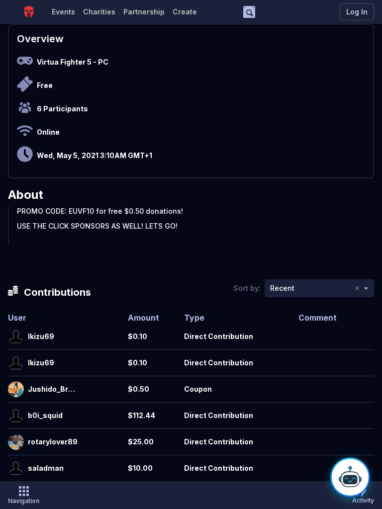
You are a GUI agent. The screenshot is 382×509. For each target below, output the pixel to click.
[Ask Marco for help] (350, 477)
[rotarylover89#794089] (16, 442)
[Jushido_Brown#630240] (16, 389)
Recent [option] (282, 288)
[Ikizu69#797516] (16, 336)
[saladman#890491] (16, 468)
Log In (357, 11)
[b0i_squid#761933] (16, 416)
